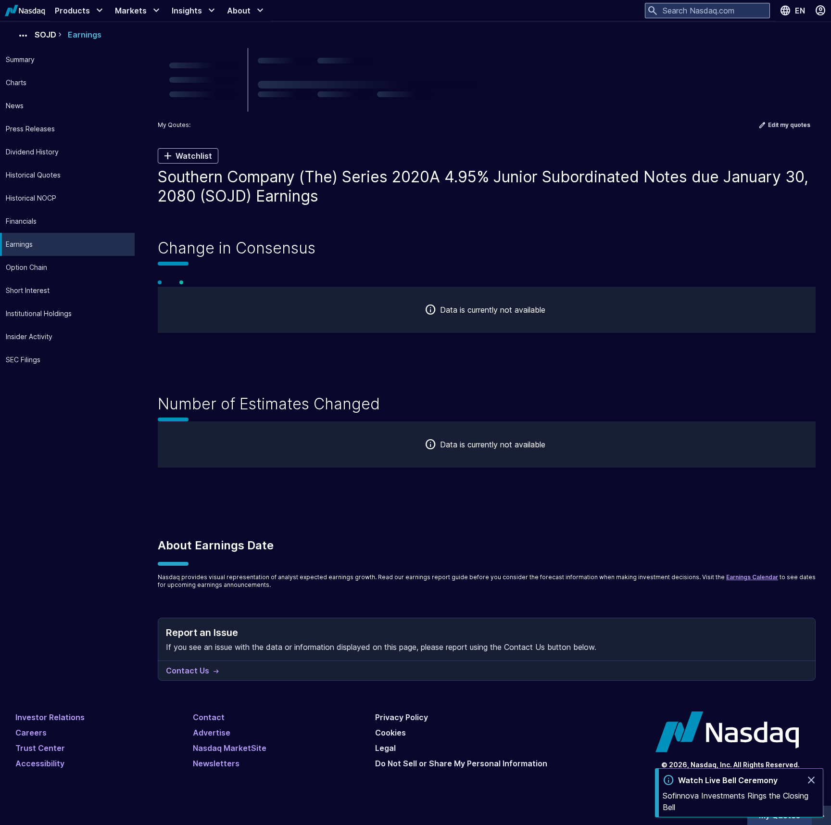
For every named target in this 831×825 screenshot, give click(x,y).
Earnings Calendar (752, 577)
